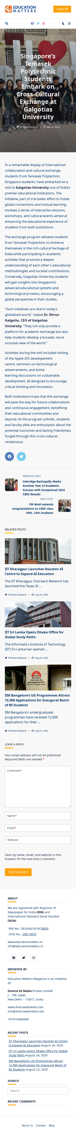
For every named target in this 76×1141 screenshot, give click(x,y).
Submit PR (62, 9)
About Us (27, 1125)
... (40, 586)
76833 (44, 928)
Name (12, 816)
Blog (51, 1125)
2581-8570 (29, 934)
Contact (41, 1125)
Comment (14, 770)
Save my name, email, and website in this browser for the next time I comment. (33, 857)
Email (11, 828)
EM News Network (29, 127)
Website (12, 840)
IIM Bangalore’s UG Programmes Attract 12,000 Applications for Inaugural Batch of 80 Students (37, 700)
